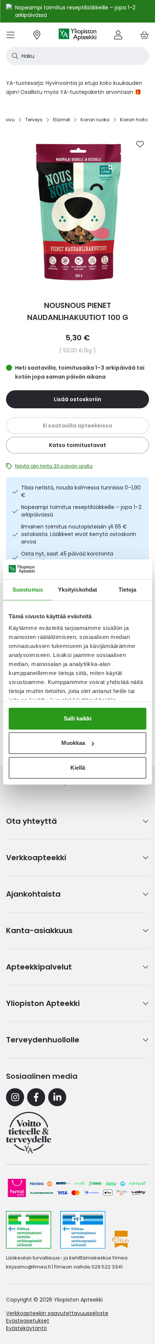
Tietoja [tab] (128, 589)
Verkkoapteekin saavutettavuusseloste (57, 1313)
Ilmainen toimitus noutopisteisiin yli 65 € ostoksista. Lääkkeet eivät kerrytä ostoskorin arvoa (78, 534)
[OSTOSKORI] (144, 35)
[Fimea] (28, 1230)
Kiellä (77, 767)
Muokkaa (73, 743)
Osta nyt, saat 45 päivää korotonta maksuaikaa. (67, 557)
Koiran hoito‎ (133, 119)
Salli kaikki (77, 718)
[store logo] (77, 35)
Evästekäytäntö (26, 1328)
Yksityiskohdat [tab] (77, 589)
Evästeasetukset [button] (27, 1320)
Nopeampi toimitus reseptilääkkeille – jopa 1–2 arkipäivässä (81, 510)
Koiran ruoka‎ (95, 119)
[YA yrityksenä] (28, 1132)
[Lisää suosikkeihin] (140, 144)
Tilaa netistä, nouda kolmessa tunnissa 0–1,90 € (81, 491)
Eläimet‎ (61, 119)
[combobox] (77, 56)
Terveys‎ (34, 119)
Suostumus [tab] (27, 589)
